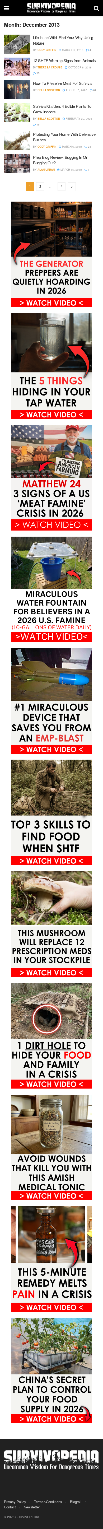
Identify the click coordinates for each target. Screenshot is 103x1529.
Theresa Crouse (50, 67)
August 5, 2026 (76, 90)
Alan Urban (46, 169)
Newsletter (32, 1506)
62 (94, 90)
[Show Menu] (6, 8)
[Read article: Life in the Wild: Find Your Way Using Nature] (17, 44)
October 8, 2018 (79, 67)
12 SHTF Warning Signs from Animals (64, 60)
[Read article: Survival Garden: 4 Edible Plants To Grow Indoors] (17, 112)
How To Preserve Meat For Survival (62, 83)
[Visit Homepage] (51, 8)
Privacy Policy (15, 1501)
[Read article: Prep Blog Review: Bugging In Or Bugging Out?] (17, 163)
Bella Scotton (49, 90)
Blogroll (75, 1501)
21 (89, 146)
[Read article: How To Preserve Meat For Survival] (17, 89)
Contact (10, 1506)
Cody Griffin (47, 50)
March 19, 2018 (72, 50)
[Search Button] (96, 8)
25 (38, 73)
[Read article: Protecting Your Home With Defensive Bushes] (17, 140)
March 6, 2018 (71, 146)
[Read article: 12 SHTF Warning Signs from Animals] (17, 67)
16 (38, 124)
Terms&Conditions (48, 1501)
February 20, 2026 (78, 118)
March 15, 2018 (71, 169)
